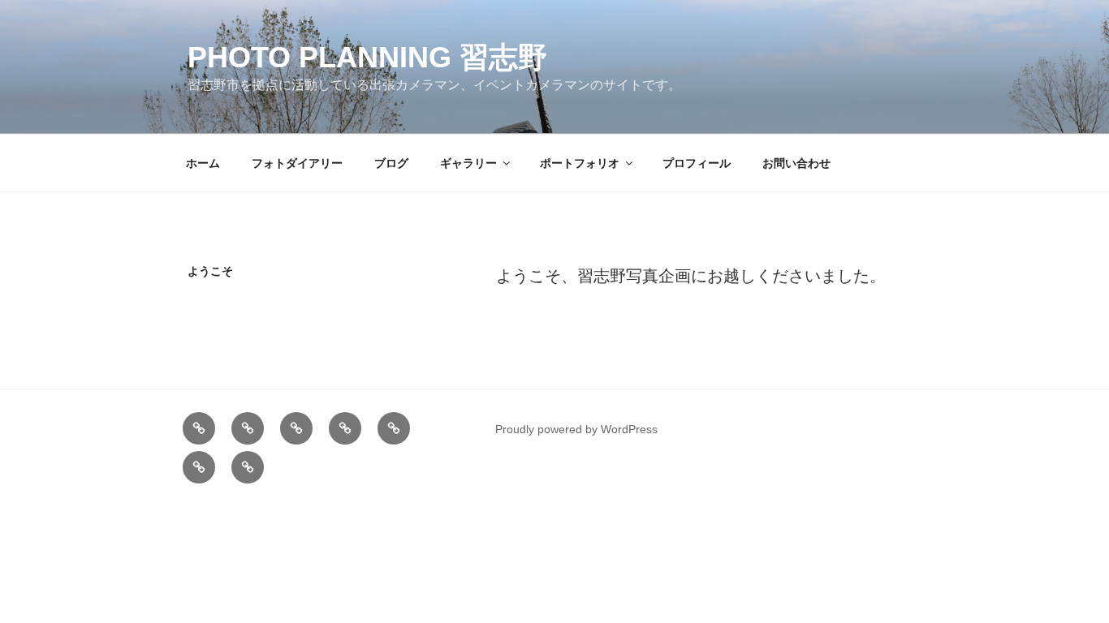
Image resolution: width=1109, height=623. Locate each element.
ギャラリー (468, 163)
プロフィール (696, 163)
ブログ (391, 163)
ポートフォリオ (579, 163)
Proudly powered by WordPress (576, 429)
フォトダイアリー (297, 163)
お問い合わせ (796, 163)
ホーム (203, 163)
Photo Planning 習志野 (367, 57)
